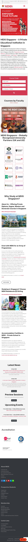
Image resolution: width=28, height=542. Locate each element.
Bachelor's (8, 55)
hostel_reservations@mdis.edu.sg (9, 355)
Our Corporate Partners (6, 472)
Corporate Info (4, 469)
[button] (3, 22)
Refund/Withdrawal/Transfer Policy (8, 530)
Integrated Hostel (4, 493)
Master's (15, 55)
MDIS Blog (3, 528)
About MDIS (3, 491)
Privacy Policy (4, 531)
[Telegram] (4, 480)
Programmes (3, 490)
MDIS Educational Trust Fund (7, 474)
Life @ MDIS (3, 525)
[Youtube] (8, 480)
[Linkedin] (10, 480)
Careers (2, 475)
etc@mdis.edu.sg (22, 1)
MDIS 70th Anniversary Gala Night (14, 410)
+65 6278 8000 (6, 2)
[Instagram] (6, 480)
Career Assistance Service (6, 526)
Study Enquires (4, 496)
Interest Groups (4, 512)
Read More (6, 282)
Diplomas (3, 53)
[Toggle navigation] (24, 6)
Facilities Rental (4, 510)
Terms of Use (10, 538)
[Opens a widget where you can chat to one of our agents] (23, 539)
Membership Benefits (5, 509)
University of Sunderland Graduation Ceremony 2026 (14, 416)
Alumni (2, 514)
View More (14, 391)
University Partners (5, 471)
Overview (3, 506)
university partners (18, 67)
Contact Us (3, 477)
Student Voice (4, 498)
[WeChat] (13, 480)
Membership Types (5, 507)
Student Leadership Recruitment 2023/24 (9, 515)
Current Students (4, 523)
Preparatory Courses (19, 52)
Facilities (3, 494)
